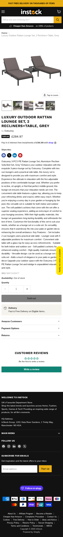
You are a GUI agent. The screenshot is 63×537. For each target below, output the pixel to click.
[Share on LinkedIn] (14, 155)
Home (4, 33)
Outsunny (9, 131)
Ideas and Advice (49, 520)
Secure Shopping (45, 523)
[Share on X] (9, 155)
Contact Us (52, 517)
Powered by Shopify (31, 532)
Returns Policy (29, 523)
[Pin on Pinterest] (20, 155)
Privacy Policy (13, 523)
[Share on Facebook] (3, 155)
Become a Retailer (44, 514)
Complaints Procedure (34, 517)
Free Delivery (18, 520)
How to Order (33, 520)
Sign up (45, 468)
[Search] (58, 19)
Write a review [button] (31, 369)
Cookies (6, 520)
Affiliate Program (26, 514)
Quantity (5, 283)
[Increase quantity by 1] (27, 289)
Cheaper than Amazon (12, 517)
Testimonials (38, 526)
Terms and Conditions (20, 526)
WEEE (49, 526)
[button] (7, 106)
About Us (12, 514)
